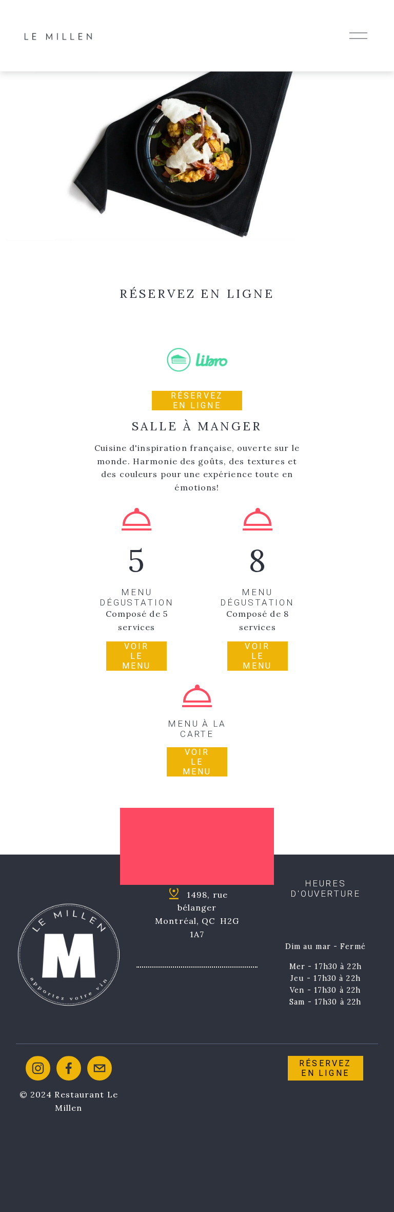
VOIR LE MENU (197, 762)
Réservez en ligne (197, 400)
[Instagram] (38, 1068)
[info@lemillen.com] (99, 1068)
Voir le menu (136, 656)
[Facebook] (68, 1068)
